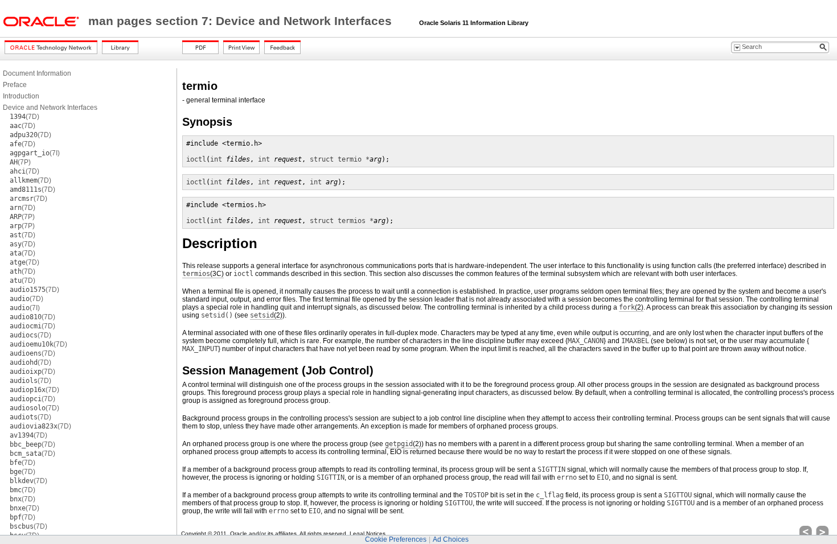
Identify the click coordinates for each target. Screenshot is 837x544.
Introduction (21, 96)
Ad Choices (451, 539)
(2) (631, 307)
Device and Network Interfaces (50, 108)
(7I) (35, 153)
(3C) (203, 274)
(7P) (20, 162)
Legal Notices (367, 533)
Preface (15, 85)
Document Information (37, 73)
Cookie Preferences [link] (395, 539)
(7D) (24, 117)
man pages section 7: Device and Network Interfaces (241, 21)
